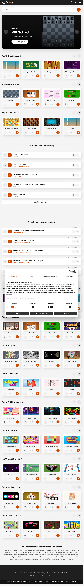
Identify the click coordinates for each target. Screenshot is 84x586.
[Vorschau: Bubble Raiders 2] (72, 411)
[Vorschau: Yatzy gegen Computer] (72, 65)
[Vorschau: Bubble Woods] (31, 411)
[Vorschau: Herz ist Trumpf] (52, 94)
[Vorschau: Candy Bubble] (11, 411)
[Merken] (73, 155)
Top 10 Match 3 (8, 430)
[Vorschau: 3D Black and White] (31, 355)
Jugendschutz (51, 573)
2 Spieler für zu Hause (11, 113)
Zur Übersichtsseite (41, 202)
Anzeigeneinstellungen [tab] (50, 276)
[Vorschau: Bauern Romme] (72, 326)
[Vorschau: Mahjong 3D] (72, 355)
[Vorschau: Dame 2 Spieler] (31, 122)
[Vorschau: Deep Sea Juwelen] (72, 440)
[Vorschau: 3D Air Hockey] (72, 468)
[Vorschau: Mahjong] (52, 355)
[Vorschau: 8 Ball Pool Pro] (52, 122)
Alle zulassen (65, 313)
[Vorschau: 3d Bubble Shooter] (52, 411)
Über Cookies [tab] (69, 276)
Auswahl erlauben (41, 313)
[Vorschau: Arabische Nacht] (11, 440)
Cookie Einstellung (39, 573)
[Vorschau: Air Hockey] (11, 468)
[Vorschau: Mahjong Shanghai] (11, 355)
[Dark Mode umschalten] (75, 2)
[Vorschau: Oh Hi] (72, 383)
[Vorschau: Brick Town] (72, 525)
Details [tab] (32, 276)
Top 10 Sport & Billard (11, 459)
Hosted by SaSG (63, 573)
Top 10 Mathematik (10, 487)
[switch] (32, 307)
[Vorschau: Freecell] (11, 326)
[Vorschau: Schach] (11, 94)
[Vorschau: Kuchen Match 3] (31, 440)
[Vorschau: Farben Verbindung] (52, 440)
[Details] (77, 155)
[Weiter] (77, 32)
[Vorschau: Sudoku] (52, 383)
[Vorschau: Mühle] (11, 65)
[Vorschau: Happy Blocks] (11, 383)
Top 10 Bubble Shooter (11, 402)
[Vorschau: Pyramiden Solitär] (31, 496)
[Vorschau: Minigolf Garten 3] (31, 468)
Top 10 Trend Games (10, 56)
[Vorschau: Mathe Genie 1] (11, 496)
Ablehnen (17, 313)
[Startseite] (8, 2)
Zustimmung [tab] (13, 276)
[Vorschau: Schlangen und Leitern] (11, 122)
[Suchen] (79, 10)
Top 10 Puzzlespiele (10, 374)
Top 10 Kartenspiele (10, 317)
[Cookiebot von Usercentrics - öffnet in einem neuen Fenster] (70, 271)
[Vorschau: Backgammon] (52, 65)
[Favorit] (4, 75)
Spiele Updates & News (11, 84)
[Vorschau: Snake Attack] (52, 525)
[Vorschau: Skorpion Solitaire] (31, 94)
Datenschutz (28, 573)
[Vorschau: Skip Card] (72, 94)
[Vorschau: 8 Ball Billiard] (52, 468)
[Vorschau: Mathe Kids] (52, 496)
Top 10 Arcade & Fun (10, 515)
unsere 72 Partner (16, 284)
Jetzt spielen (21, 42)
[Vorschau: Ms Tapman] (31, 525)
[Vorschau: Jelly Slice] (31, 383)
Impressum (18, 573)
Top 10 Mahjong (8, 345)
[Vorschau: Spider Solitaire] (31, 65)
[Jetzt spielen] (17, 75)
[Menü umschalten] (80, 2)
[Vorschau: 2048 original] (72, 496)
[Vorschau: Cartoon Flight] (11, 525)
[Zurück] (6, 32)
